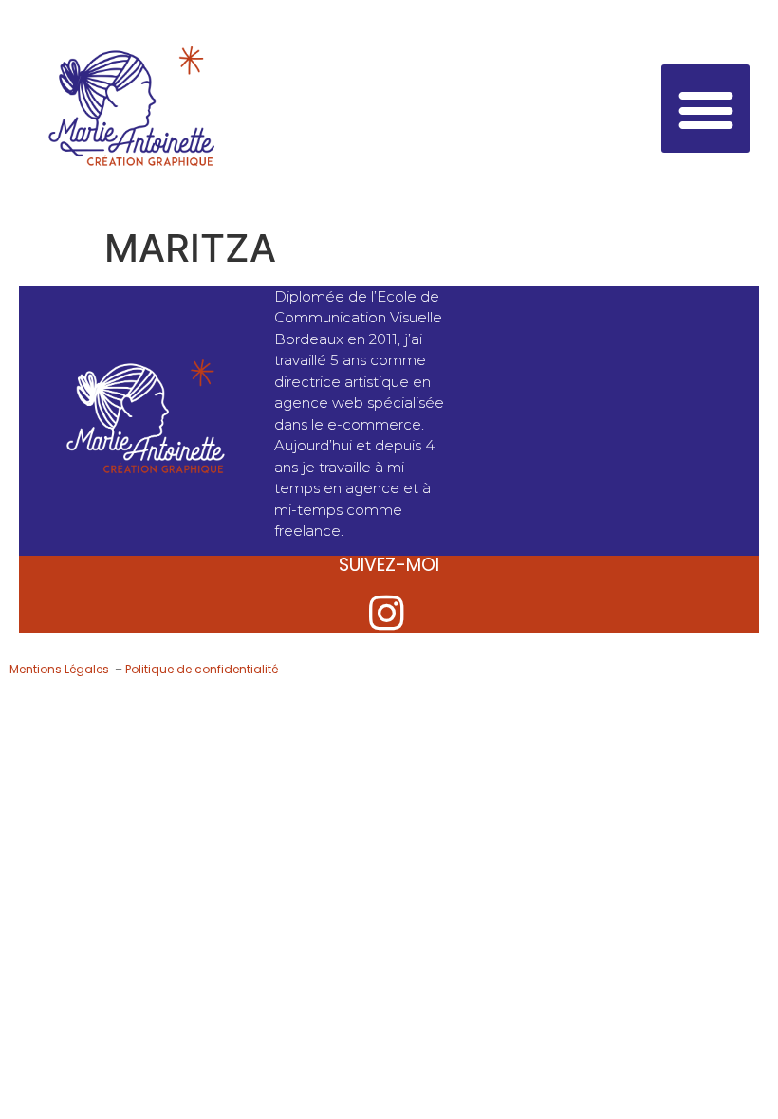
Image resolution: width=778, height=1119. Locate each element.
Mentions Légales (60, 669)
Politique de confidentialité (201, 669)
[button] (705, 108)
